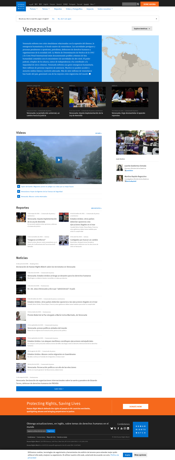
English (46, 4)
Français (52, 4)
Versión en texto (62, 437)
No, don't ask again (64, 19)
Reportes (58, 8)
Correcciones (41, 437)
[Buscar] (138, 4)
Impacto (90, 8)
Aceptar (127, 455)
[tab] (59, 186)
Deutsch (59, 4)
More (93, 4)
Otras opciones (140, 455)
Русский (79, 4)
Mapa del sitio (51, 437)
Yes (53, 19)
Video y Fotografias (74, 8)
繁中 (40, 4)
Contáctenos (31, 437)
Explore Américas (141, 28)
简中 (36, 4)
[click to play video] (59, 160)
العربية (31, 4)
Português (72, 4)
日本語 (65, 4)
